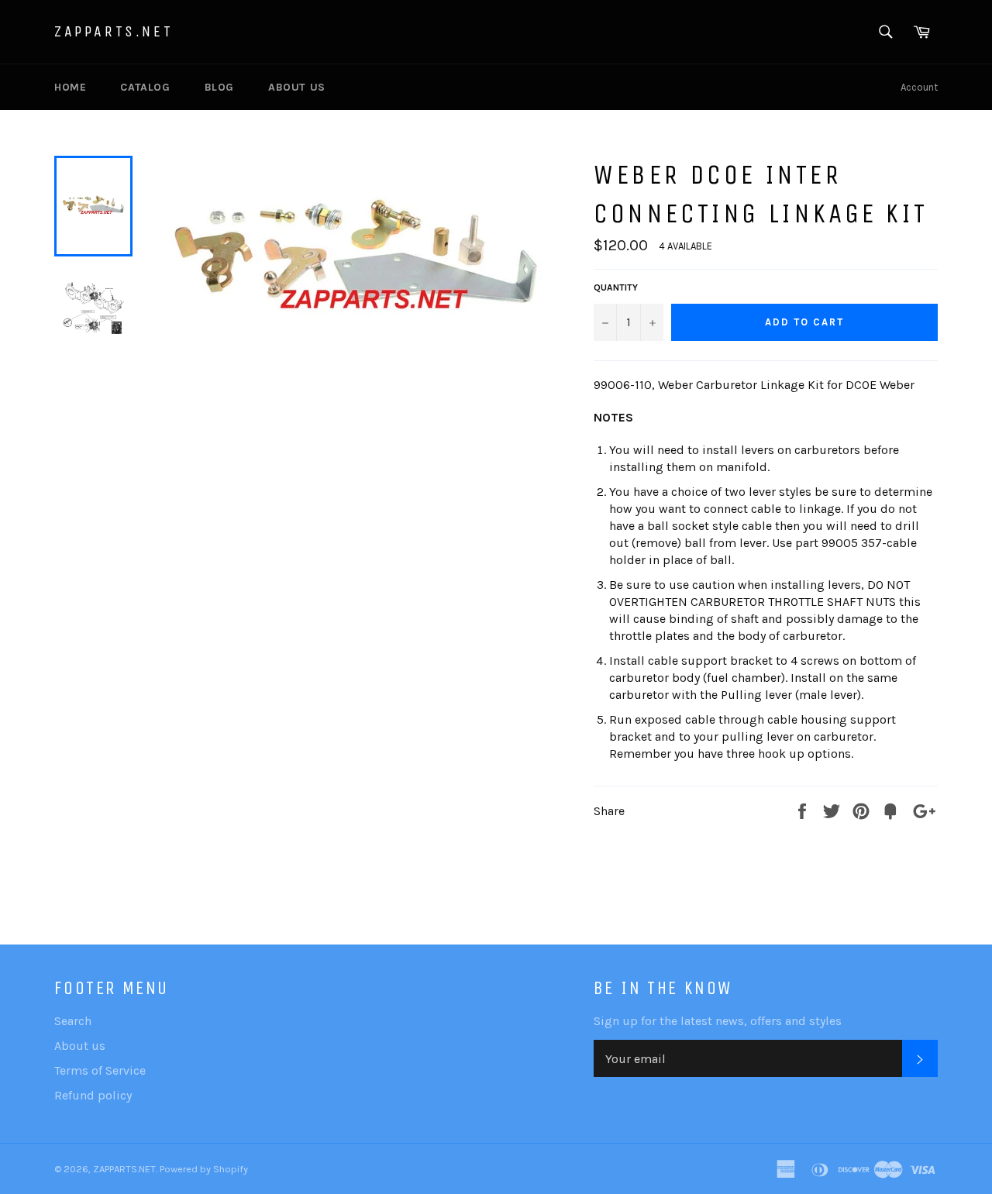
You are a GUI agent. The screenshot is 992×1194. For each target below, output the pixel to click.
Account (919, 87)
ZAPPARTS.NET (113, 31)
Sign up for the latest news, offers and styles (718, 1020)
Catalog (145, 87)
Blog (219, 87)
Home (70, 87)
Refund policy (93, 1095)
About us (297, 87)
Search (72, 1020)
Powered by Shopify (204, 1169)
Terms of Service (100, 1070)
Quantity (616, 287)
